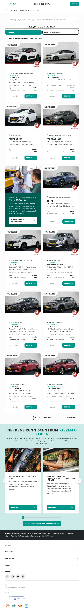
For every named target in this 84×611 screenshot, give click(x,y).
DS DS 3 (12, 264)
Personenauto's (25, 10)
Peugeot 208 (15, 139)
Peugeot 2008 (54, 139)
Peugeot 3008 (54, 388)
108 (45, 418)
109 (49, 418)
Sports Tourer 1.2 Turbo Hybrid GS (59, 80)
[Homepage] (6, 10)
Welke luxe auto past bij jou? (22, 477)
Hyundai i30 (15, 326)
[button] (73, 418)
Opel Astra (53, 77)
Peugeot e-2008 (55, 264)
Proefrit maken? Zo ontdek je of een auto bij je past (61, 478)
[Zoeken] (75, 19)
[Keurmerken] (7, 605)
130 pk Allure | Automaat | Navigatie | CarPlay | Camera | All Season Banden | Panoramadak (60, 144)
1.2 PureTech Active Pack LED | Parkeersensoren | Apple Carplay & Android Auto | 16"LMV (21, 144)
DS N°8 (50, 201)
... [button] (42, 418)
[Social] (7, 576)
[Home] (42, 4)
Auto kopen (14, 10)
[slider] (23, 517)
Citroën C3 (14, 77)
